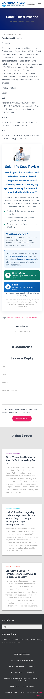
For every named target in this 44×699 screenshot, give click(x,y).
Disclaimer (14, 687)
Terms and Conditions (29, 693)
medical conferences (15, 318)
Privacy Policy (11, 693)
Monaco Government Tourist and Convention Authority (22, 680)
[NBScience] (19, 4)
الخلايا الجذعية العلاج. (16, 672)
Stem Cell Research (22, 654)
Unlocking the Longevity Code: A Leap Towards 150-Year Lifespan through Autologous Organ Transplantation (20, 518)
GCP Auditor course (17, 666)
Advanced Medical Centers (22, 660)
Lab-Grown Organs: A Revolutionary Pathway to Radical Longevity (21, 573)
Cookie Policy (28, 687)
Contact (32, 666)
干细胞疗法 (30, 672)
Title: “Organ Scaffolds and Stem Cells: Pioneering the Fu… (21, 460)
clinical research (13, 453)
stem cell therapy (31, 318)
